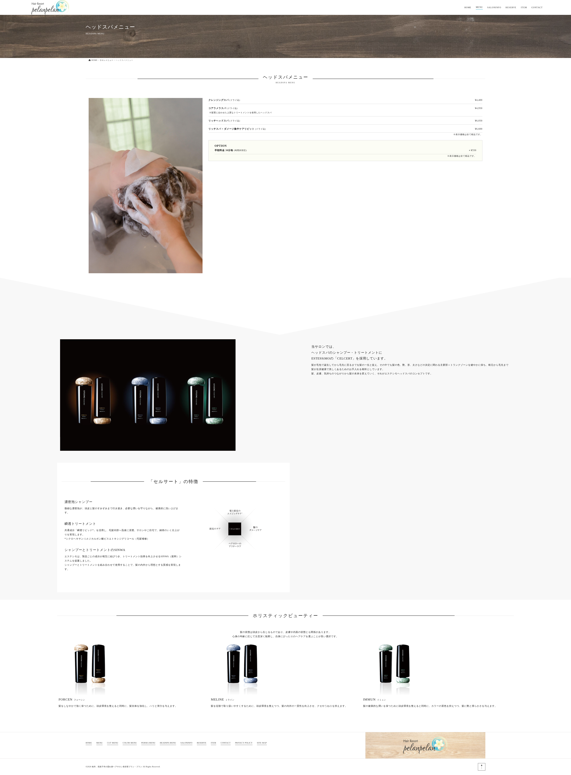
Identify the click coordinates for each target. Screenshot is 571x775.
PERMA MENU (148, 743)
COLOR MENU (130, 743)
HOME (467, 7)
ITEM (524, 7)
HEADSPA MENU (168, 743)
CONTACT (537, 7)
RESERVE (511, 7)
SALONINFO (494, 7)
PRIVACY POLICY (243, 743)
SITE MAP (262, 743)
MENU (479, 7)
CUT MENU (112, 743)
